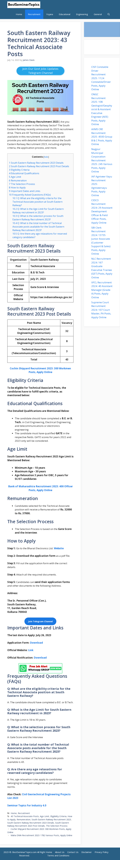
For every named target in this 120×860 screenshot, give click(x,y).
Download (40, 657)
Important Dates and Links (24, 191)
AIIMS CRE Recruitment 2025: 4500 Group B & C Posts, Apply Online (101, 136)
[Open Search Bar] (109, 14)
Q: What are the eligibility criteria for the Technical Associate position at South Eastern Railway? (37, 202)
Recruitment (34, 14)
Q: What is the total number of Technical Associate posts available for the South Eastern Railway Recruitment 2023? (38, 227)
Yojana (49, 14)
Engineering (82, 14)
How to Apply (17, 187)
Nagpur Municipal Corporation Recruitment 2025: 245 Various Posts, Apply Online (101, 160)
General (98, 14)
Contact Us (72, 852)
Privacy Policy (101, 852)
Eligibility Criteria (19, 169)
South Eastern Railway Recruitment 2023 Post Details (39, 166)
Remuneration (18, 180)
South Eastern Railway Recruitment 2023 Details (36, 162)
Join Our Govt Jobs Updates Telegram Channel (40, 71)
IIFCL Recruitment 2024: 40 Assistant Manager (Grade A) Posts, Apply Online (101, 290)
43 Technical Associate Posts (25, 816)
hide (46, 156)
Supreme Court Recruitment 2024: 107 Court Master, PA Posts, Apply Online (101, 310)
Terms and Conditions (58, 855)
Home (19, 14)
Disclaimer (86, 852)
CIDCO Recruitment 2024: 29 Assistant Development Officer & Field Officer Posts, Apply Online (101, 211)
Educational (64, 14)
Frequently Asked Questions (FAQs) (30, 194)
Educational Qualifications (24, 173)
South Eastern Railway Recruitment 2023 (51, 819)
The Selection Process (22, 184)
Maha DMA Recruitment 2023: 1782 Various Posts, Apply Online (41, 835)
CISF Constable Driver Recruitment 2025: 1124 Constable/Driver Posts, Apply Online (101, 78)
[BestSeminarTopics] (23, 5)
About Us (59, 852)
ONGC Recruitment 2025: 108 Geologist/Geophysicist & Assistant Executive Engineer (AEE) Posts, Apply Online (101, 109)
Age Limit (15, 176)
